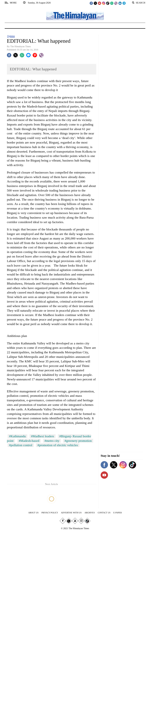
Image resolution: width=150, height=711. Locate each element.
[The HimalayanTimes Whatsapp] (111, 3)
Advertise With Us (71, 513)
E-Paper (117, 513)
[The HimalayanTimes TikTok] (107, 3)
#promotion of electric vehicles (58, 445)
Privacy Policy (49, 513)
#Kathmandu (17, 436)
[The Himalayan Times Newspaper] (75, 15)
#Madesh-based (29, 441)
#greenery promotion (78, 441)
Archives (90, 513)
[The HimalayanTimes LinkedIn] (120, 3)
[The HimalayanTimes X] (95, 3)
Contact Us (104, 513)
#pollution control (20, 445)
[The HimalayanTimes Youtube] (99, 3)
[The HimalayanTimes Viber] (115, 3)
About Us (33, 513)
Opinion (11, 36)
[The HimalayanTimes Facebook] (91, 3)
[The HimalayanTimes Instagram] (103, 3)
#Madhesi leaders (42, 436)
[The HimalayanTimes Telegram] (124, 3)
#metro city (52, 441)
